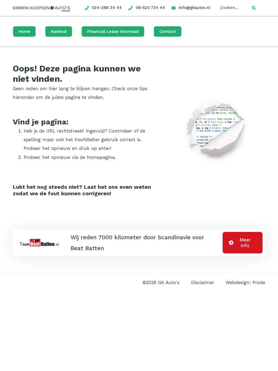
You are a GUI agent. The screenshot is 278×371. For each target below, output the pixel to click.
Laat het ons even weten (117, 187)
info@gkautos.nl (194, 7)
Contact (167, 31)
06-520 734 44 (150, 7)
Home (24, 31)
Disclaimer (202, 282)
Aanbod (59, 31)
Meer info (245, 242)
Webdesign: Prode (245, 282)
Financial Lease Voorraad (113, 31)
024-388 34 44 (107, 7)
